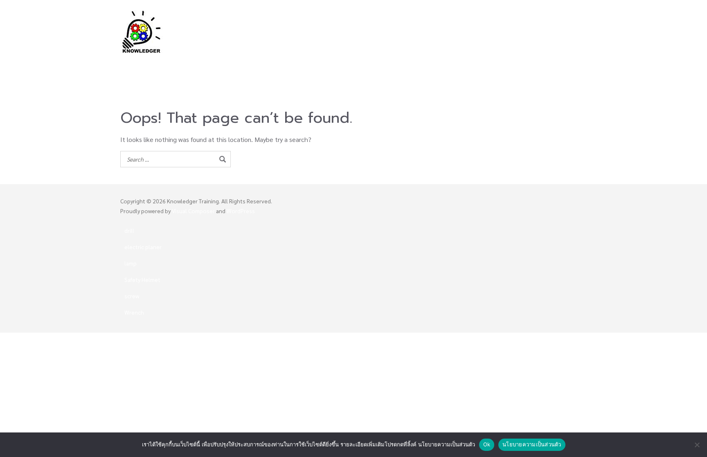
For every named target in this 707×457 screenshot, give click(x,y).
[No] (697, 445)
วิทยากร (310, 60)
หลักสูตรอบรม (359, 60)
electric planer (143, 246)
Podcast (430, 72)
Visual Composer (193, 210)
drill (129, 230)
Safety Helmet (142, 279)
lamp (130, 263)
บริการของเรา (551, 60)
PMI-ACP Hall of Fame (490, 60)
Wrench (134, 312)
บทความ (396, 72)
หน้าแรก (278, 60)
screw (131, 295)
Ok (487, 444)
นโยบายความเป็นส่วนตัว (531, 444)
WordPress (241, 210)
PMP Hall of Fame (423, 60)
